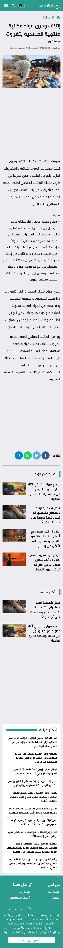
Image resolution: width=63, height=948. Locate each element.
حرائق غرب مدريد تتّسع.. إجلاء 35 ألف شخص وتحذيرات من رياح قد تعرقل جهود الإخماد (44, 562)
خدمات (55, 897)
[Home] (58, 17)
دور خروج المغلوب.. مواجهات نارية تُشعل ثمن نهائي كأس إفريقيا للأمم (32, 833)
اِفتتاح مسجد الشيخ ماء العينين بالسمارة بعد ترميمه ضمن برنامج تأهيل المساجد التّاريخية (33, 810)
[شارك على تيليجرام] (19, 455)
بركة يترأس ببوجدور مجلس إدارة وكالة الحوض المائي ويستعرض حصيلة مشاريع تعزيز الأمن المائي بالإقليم (32, 863)
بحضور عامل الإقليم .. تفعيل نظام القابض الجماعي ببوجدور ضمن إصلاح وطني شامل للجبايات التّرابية (33, 796)
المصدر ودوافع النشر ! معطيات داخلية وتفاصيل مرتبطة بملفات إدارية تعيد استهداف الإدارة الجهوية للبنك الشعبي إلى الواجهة (32, 847)
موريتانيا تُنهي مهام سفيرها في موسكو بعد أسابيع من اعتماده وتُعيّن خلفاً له (33, 822)
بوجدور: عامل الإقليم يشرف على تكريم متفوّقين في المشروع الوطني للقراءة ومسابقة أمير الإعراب (36, 757)
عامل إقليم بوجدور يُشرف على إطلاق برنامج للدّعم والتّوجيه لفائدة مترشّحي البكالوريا (32, 783)
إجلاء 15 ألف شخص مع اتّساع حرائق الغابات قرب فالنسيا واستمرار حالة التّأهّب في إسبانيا (44, 538)
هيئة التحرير (54, 41)
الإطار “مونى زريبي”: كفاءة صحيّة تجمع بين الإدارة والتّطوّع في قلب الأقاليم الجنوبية (34, 771)
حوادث (46, 17)
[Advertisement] (31, 123)
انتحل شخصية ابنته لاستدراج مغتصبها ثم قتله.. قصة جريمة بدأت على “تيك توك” (45, 515)
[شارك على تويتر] (37, 455)
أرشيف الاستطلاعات (19, 897)
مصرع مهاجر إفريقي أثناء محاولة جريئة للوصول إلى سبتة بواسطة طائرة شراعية (44, 491)
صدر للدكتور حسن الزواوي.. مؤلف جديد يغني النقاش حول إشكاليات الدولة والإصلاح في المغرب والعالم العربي (32, 741)
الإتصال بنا (53, 892)
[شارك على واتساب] (28, 455)
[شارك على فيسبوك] (45, 455)
